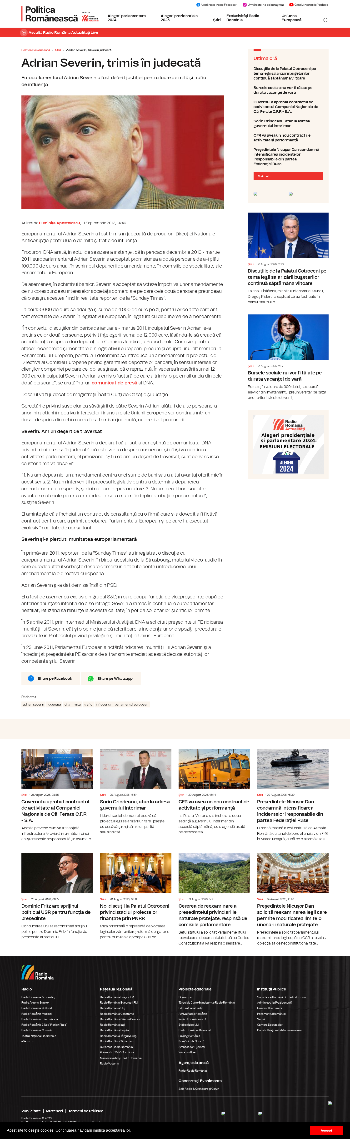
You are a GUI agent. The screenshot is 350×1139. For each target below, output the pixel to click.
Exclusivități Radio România (242, 18)
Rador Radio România (193, 1070)
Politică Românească (192, 1019)
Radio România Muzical (36, 1013)
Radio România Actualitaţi (38, 997)
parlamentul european (131, 704)
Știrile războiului (189, 1024)
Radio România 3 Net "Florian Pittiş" (44, 1024)
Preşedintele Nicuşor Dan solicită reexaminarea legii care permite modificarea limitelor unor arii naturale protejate (293, 896)
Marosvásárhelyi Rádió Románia (121, 1058)
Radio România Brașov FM (117, 997)
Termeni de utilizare (85, 1111)
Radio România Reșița (114, 1030)
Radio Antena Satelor (35, 1002)
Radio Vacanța (109, 1063)
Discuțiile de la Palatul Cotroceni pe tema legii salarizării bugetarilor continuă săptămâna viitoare (288, 73)
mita (77, 704)
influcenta (103, 704)
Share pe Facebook (55, 679)
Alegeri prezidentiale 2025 (179, 18)
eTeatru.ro (27, 1041)
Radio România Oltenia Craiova (120, 1019)
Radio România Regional (194, 1030)
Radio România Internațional (39, 1019)
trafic (88, 704)
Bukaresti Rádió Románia (116, 1046)
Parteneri (54, 1111)
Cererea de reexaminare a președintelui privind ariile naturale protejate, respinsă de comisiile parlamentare (214, 896)
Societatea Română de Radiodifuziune (282, 997)
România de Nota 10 (192, 1041)
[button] (132, 1131)
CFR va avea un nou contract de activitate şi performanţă (288, 138)
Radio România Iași (112, 1024)
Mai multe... (266, 176)
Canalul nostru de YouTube (311, 4)
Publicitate (31, 1111)
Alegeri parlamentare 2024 (127, 18)
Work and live (187, 1052)
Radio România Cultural (36, 1008)
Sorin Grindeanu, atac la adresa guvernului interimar (288, 123)
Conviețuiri (186, 997)
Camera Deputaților (269, 1024)
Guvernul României (269, 1008)
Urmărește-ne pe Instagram (266, 4)
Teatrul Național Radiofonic (38, 1036)
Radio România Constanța (117, 1013)
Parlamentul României (271, 1013)
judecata (54, 704)
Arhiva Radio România (193, 1013)
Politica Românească (35, 50)
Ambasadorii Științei (192, 1046)
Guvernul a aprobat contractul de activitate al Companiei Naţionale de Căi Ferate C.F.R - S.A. (288, 106)
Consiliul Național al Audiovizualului (279, 1030)
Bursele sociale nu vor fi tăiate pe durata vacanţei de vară (288, 90)
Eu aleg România (189, 1036)
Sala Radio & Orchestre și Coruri (199, 1088)
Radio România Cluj (112, 1008)
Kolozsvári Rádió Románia (117, 1052)
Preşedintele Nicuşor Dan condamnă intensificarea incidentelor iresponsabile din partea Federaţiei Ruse (288, 157)
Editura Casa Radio (191, 1008)
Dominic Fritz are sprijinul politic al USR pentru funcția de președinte (57, 893)
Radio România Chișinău (37, 1030)
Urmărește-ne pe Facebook (219, 4)
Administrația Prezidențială (274, 1002)
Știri (217, 20)
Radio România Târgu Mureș (118, 1036)
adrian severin (33, 704)
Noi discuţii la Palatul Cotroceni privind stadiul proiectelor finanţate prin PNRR (135, 893)
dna (67, 704)
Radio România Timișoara (117, 1041)
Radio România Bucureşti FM (119, 1002)
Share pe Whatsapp (115, 679)
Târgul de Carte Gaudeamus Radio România (207, 1002)
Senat (261, 1019)
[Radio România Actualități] (60, 14)
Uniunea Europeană (291, 18)
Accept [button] (326, 1130)
